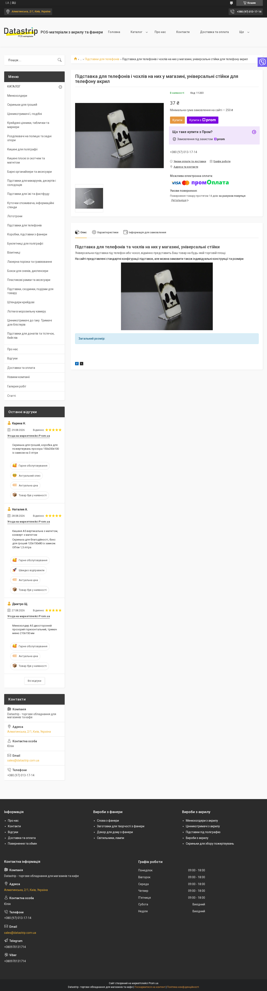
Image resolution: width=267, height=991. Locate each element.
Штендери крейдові (20, 302)
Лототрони (14, 216)
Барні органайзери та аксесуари (29, 171)
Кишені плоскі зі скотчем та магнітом (26, 160)
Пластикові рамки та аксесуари (28, 280)
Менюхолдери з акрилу (202, 820)
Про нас (160, 32)
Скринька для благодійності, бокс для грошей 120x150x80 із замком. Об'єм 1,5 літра (34, 543)
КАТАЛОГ (13, 86)
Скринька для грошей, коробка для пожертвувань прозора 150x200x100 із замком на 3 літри (35, 448)
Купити (177, 120)
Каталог (136, 32)
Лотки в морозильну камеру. (27, 311)
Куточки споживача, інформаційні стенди (30, 205)
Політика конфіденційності (183, 987)
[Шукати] (60, 60)
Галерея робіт (16, 386)
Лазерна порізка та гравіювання (29, 261)
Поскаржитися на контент (150, 987)
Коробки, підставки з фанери (27, 234)
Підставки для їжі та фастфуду (28, 193)
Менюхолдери (17, 95)
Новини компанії (18, 377)
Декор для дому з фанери (115, 832)
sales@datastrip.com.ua (23, 760)
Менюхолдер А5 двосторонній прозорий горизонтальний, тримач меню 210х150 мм (34, 629)
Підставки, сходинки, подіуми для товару (30, 291)
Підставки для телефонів (102, 59)
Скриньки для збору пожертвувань (210, 843)
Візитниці (13, 252)
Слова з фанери (108, 820)
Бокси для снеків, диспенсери (27, 271)
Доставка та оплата (214, 32)
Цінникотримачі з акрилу (203, 826)
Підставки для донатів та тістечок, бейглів (30, 335)
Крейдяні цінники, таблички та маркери (28, 125)
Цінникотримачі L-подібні (24, 113)
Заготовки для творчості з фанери (120, 826)
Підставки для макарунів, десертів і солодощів (31, 183)
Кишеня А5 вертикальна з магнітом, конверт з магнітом (35, 532)
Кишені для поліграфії (22, 149)
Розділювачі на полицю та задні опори (29, 138)
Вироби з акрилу (197, 838)
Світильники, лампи (110, 838)
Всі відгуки (34, 680)
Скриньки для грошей (22, 104)
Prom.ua (153, 983)
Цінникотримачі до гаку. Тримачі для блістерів (29, 322)
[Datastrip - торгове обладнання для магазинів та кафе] (21, 32)
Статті (11, 395)
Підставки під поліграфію (203, 832)
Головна (114, 32)
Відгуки (12, 358)
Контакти (183, 32)
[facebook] (77, 364)
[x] (81, 364)
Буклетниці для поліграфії (25, 243)
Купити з (195, 120)
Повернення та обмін (22, 843)
